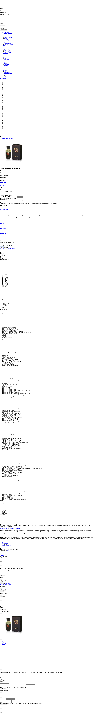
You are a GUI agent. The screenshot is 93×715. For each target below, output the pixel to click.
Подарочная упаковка (7, 43)
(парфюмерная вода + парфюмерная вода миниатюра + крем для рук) (13, 394)
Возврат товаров (5, 543)
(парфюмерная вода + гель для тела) (7, 439)
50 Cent (3, 271)
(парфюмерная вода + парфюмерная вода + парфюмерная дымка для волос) (14, 499)
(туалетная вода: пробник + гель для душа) (9, 352)
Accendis (3, 275)
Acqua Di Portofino (5, 284)
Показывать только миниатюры (7, 507)
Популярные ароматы (7, 36)
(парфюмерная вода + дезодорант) (7, 351)
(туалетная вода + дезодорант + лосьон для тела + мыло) (11, 445)
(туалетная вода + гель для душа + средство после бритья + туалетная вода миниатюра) (16, 408)
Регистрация (2, 24)
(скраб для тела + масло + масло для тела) (8, 357)
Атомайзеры (6, 39)
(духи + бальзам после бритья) (7, 447)
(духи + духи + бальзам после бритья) (8, 406)
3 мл (2, 603)
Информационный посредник (9, 76)
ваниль (4, 185)
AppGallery (57, 713)
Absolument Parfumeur (5, 274)
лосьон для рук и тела (5, 347)
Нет (3, 28)
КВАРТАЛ (4, 643)
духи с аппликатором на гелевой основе (8, 350)
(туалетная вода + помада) (6, 402)
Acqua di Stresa (4, 286)
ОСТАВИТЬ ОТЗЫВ (4, 704)
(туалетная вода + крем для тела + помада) (9, 474)
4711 (2, 270)
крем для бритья (4, 320)
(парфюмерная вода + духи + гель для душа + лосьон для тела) (12, 435)
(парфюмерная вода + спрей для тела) (8, 425)
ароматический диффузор (6, 348)
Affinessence (3, 299)
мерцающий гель (4, 339)
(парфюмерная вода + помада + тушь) (8, 410)
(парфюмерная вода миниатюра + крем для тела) (10, 418)
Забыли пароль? (3, 583)
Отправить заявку (3, 609)
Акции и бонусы (5, 65)
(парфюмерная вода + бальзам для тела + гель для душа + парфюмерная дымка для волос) (16, 332)
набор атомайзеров (5, 458)
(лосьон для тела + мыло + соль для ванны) (9, 360)
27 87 (2, 268)
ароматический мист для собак (7, 494)
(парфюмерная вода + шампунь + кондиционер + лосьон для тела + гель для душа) (15, 442)
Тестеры (5, 38)
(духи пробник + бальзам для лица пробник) (9, 433)
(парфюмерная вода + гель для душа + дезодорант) (10, 461)
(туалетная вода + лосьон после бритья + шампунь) (10, 485)
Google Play (53, 713)
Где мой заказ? (6, 56)
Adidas (3, 290)
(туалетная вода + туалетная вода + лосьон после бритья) (11, 477)
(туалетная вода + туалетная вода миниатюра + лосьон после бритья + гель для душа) (16, 491)
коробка (3, 385)
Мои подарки (6, 66)
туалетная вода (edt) (5, 312)
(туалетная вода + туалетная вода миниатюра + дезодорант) (11, 437)
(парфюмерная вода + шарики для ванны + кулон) (10, 329)
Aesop (2, 297)
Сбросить (2, 135)
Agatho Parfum (4, 304)
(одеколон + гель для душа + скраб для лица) (9, 446)
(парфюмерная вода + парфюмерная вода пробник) (10, 391)
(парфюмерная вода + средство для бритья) (9, 497)
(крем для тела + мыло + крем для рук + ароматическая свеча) (12, 466)
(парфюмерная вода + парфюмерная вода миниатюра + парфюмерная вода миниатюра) (16, 393)
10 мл (2, 605)
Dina (11, 219)
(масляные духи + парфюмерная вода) (8, 422)
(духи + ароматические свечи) (6, 452)
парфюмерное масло (5, 336)
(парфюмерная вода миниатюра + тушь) (8, 476)
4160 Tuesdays (4, 269)
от (0, 257)
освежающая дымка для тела (6, 340)
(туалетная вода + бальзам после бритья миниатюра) (10, 444)
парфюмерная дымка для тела (6, 323)
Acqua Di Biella (4, 279)
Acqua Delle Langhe (5, 277)
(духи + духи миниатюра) (6, 486)
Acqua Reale (3, 287)
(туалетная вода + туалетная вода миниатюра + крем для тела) (12, 438)
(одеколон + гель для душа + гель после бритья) (9, 330)
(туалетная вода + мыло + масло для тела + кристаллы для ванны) (12, 467)
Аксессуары (6, 42)
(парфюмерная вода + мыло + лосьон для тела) (9, 367)
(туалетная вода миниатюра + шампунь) (8, 396)
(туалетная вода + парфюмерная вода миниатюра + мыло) (11, 441)
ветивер (1, 182)
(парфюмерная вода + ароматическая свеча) (9, 451)
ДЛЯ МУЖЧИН (5, 193)
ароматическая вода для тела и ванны (8, 364)
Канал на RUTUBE (3, 249)
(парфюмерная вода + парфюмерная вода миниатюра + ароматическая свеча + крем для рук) (17, 421)
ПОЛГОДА (4, 644)
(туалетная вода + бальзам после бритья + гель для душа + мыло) (12, 431)
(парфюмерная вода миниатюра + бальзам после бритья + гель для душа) (14, 465)
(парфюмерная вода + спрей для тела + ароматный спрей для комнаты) (13, 478)
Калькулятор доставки (8, 55)
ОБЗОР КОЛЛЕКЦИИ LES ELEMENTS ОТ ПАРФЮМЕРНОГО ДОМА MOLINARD (10, 528)
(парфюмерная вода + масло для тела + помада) (9, 409)
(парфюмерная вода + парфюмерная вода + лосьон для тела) (11, 448)
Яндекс (5, 58)
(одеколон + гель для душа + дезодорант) (8, 386)
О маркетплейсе (5, 70)
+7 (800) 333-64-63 (7, 2)
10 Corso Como (4, 262)
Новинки (3, 48)
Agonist (3, 307)
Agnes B (3, 306)
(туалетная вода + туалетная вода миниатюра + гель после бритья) (12, 472)
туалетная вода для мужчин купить (10, 547)
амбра (1, 185)
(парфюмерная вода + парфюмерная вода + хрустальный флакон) (12, 331)
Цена (13, 195)
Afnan (2, 300)
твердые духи (4, 334)
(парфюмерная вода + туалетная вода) (8, 377)
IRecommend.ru (6, 59)
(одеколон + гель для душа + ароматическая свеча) (10, 365)
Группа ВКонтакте (7, 72)
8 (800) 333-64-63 (8, 548)
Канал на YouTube (7, 71)
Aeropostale (3, 296)
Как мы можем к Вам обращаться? (6, 570)
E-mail (1, 571)
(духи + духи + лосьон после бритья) (8, 434)
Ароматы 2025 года (7, 50)
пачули (5, 182)
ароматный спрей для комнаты (7, 337)
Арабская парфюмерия (8, 37)
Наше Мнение (6, 64)
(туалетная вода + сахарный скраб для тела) (9, 327)
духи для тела (4, 356)
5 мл (2, 604)
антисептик (3, 382)
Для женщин (4, 130)
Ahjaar (3, 308)
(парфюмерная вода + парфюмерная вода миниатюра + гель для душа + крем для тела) (16, 390)
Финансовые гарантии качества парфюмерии (7, 248)
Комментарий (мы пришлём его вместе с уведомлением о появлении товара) (13, 687)
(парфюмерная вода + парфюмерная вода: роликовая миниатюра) (12, 322)
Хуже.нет (5, 63)
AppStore (49, 713)
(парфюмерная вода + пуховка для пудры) (8, 404)
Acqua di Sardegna (4, 285)
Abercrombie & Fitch (5, 273)
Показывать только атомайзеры (7, 509)
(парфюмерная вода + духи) (6, 388)
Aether (3, 298)
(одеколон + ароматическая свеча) (7, 489)
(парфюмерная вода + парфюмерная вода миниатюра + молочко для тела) (14, 405)
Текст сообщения (3, 574)
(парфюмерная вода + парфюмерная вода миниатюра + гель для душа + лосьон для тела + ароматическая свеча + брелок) (22, 468)
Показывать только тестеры (6, 504)
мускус (7, 185)
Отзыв (1, 702)
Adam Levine (4, 288)
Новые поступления (7, 35)
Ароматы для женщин (8, 33)
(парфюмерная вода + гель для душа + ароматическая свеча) (11, 361)
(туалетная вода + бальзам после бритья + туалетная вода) (11, 443)
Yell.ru (5, 62)
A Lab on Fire (4, 272)
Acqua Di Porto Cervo (5, 283)
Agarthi (3, 301)
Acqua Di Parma (4, 282)
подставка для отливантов (6, 387)
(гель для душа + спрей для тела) (7, 479)
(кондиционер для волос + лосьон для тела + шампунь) (11, 359)
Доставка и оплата (5, 53)
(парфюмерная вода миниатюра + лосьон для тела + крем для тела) (13, 403)
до (0, 258)
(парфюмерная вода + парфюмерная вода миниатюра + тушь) (12, 470)
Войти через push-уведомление (5, 584)
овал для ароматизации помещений (7, 368)
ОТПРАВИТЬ (3, 575)
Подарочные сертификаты (8, 44)
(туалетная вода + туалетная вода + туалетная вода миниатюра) (12, 487)
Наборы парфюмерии (7, 41)
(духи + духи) (4, 381)
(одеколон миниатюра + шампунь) (7, 397)
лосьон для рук (4, 338)
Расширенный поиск (4, 30)
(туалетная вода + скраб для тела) (7, 363)
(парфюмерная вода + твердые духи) (8, 358)
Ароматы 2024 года (7, 51)
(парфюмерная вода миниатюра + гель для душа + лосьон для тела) (13, 395)
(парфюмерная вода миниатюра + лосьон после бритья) (11, 469)
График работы (6, 74)
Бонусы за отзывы (7, 68)
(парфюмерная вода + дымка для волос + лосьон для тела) (11, 473)
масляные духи (4, 335)
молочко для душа (5, 379)
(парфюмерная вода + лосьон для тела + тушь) (9, 328)
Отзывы (3, 57)
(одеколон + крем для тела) (6, 407)
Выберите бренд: (3, 78)
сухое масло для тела (5, 341)
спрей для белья (4, 460)
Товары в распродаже (5, 511)
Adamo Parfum (4, 289)
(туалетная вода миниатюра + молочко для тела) (9, 376)
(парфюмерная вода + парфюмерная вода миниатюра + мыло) (12, 462)
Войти (2, 23)
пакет (2, 366)
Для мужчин (4, 255)
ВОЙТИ (2, 582)
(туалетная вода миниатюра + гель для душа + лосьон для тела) (12, 413)
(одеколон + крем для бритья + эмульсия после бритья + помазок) (12, 449)
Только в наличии (4, 513)
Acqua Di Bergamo (5, 278)
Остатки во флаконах (7, 40)
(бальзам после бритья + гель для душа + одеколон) (10, 384)
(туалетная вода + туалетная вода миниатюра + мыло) (10, 464)
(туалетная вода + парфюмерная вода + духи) (9, 423)
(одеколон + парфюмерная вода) (7, 471)
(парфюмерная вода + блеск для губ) (8, 420)
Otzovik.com (6, 60)
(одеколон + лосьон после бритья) (7, 378)
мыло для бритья (4, 383)
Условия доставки (7, 54)
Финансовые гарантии (8, 73)
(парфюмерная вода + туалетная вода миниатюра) (10, 419)
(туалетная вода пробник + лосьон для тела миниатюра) (11, 411)
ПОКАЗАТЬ (2, 514)
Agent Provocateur (4, 305)
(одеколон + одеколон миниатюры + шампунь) (9, 333)
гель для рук (4, 346)
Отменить (2, 591)
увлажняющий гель (5, 355)
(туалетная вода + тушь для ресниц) (7, 430)
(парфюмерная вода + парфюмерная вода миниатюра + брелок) (12, 495)
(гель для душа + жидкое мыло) (7, 374)
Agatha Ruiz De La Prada (5, 303)
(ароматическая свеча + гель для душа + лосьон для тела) (11, 450)
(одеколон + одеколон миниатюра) (7, 459)
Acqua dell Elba (4, 276)
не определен (3, 25)
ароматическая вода (5, 353)
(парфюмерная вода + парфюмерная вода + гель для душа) (11, 369)
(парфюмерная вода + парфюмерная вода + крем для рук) (11, 389)
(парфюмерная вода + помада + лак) (7, 412)
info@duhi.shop (9, 550)
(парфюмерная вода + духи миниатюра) (8, 498)
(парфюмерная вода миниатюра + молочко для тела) (10, 354)
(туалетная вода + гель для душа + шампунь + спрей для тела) (12, 475)
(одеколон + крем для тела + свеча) (7, 432)
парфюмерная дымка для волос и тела (8, 362)
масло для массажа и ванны (6, 349)
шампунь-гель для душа (5, 326)
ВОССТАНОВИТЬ (3, 590)
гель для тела (4, 319)
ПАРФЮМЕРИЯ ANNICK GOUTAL (4, 522)
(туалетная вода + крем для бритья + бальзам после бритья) (11, 440)
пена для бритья (4, 321)
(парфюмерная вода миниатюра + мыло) (8, 492)
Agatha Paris (3, 302)
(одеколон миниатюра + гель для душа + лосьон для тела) (11, 414)
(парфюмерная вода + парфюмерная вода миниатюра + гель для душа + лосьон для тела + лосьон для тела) (19, 480)
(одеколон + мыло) (5, 375)
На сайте (5, 61)
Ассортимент (6, 46)
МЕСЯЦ (3, 642)
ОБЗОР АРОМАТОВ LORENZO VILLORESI (5, 535)
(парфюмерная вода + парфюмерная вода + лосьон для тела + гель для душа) (14, 488)
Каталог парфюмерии (5, 32)
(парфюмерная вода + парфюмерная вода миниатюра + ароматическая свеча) (14, 493)
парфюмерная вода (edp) (6, 313)
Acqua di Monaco (4, 281)
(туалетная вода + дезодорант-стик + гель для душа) (10, 380)
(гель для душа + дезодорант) (6, 496)
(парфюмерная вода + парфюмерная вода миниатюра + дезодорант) (13, 463)
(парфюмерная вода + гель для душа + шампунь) (10, 490)
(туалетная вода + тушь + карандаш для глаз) (9, 415)
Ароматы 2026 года (7, 49)
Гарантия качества (5, 542)
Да (1, 28)
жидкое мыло (4, 424)
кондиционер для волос (5, 325)
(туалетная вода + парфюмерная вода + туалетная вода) (11, 436)
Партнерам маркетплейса (6, 545)
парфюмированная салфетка (6, 324)
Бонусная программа (7, 69)
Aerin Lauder (4, 295)
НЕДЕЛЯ (3, 641)
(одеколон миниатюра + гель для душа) (8, 416)
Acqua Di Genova (4, 280)
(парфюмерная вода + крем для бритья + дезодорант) (10, 392)
